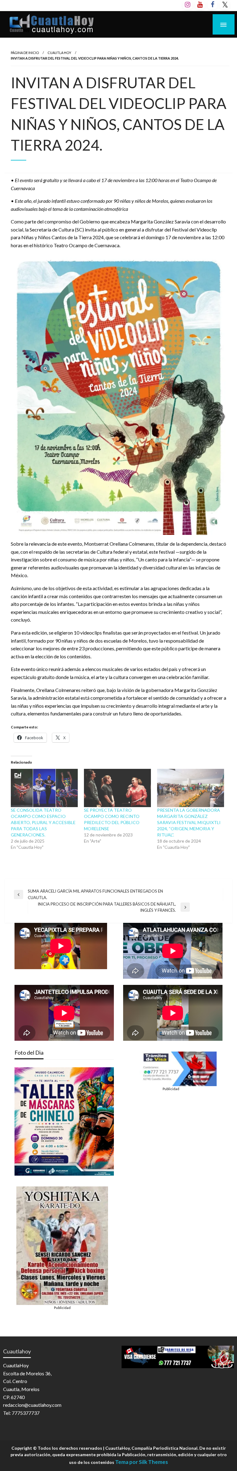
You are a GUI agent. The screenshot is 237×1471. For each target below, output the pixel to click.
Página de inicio (25, 53)
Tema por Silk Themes (141, 1462)
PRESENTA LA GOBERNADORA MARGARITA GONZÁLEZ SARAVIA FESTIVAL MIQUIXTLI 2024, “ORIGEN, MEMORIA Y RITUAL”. (189, 822)
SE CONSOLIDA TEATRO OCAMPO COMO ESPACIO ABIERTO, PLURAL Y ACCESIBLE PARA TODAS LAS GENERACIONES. (43, 822)
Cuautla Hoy (59, 53)
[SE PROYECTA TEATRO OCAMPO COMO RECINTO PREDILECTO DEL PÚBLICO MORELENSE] (117, 788)
